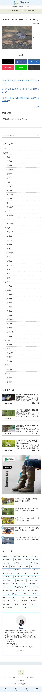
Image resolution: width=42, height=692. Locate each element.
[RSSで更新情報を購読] (24, 650)
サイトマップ (21, 680)
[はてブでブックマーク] (16, 578)
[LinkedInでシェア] (21, 584)
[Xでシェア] (7, 573)
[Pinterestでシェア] (11, 584)
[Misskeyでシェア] (35, 573)
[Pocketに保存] (25, 578)
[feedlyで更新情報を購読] (21, 650)
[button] (34, 67)
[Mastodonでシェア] (16, 573)
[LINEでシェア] (35, 578)
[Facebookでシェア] (7, 578)
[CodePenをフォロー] (18, 650)
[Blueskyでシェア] (25, 573)
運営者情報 (30, 677)
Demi (21, 628)
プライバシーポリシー (11, 677)
